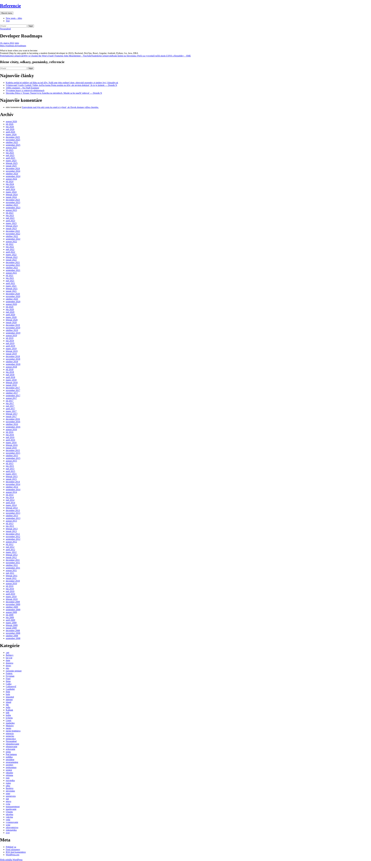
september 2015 (13, 458)
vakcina (9, 817)
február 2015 (12, 476)
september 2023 (13, 207)
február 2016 (12, 445)
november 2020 (13, 296)
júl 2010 (9, 586)
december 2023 (13, 200)
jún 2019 (10, 340)
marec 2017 (11, 411)
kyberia (9, 718)
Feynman (10, 676)
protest (9, 770)
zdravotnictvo (12, 827)
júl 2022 (9, 244)
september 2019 (13, 333)
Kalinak (9, 710)
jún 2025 (10, 153)
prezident (10, 759)
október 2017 (12, 393)
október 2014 (12, 487)
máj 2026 (10, 129)
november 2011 (13, 562)
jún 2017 (10, 403)
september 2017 (13, 395)
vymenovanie (12, 822)
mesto (8, 728)
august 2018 (11, 367)
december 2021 (13, 262)
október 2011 (12, 565)
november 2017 (13, 390)
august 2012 (11, 541)
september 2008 (13, 638)
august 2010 (11, 583)
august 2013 (11, 521)
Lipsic (8, 720)
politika (9, 757)
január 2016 (11, 448)
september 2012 (13, 539)
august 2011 (11, 570)
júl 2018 (9, 369)
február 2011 (11, 575)
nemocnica (11, 738)
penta (8, 751)
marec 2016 (11, 442)
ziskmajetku (11, 830)
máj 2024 (10, 186)
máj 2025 (10, 155)
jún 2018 (10, 372)
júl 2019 (9, 338)
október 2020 (12, 299)
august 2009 (11, 612)
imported (10, 697)
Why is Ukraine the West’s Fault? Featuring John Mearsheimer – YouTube (45, 56)
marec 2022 (11, 254)
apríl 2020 (10, 314)
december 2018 (13, 356)
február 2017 (12, 414)
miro (17, 43)
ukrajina (9, 814)
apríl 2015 (10, 471)
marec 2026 (11, 134)
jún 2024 (10, 184)
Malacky (10, 725)
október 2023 (12, 205)
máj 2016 (10, 437)
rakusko (9, 772)
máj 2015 (10, 468)
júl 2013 (9, 523)
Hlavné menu (6, 13)
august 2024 (11, 179)
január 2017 (11, 416)
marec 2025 (11, 160)
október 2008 (12, 635)
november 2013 (13, 513)
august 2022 (11, 241)
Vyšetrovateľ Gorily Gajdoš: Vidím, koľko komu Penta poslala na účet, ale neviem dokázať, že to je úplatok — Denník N (61, 85)
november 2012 (13, 536)
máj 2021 (10, 280)
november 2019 (13, 327)
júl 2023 (9, 213)
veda (8, 819)
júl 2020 (9, 307)
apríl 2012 (10, 549)
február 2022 (12, 257)
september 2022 (13, 239)
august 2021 (11, 273)
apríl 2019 (10, 346)
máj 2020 (10, 312)
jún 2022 (10, 247)
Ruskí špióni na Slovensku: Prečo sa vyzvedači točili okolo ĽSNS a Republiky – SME (141, 56)
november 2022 (13, 233)
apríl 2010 (10, 594)
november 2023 (13, 202)
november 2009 (13, 604)
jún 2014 (10, 497)
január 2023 (11, 228)
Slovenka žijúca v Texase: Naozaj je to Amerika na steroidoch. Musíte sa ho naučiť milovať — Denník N (54, 93)
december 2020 (13, 294)
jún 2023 (10, 215)
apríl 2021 (10, 283)
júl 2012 (9, 544)
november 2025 (13, 139)
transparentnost (13, 806)
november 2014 (13, 484)
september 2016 (13, 427)
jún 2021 (10, 278)
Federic (9, 673)
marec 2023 (11, 223)
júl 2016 (9, 432)
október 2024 (12, 173)
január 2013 (11, 531)
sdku (8, 785)
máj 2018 (10, 374)
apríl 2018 (10, 377)
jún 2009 (10, 617)
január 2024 (11, 197)
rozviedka (10, 780)
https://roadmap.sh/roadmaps (13, 45)
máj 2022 (10, 249)
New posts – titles (14, 18)
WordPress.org (12, 854)
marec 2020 (11, 317)
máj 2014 (10, 500)
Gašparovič (11, 686)
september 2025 (13, 145)
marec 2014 (11, 505)
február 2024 (12, 194)
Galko (8, 684)
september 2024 (13, 176)
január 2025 (11, 166)
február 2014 (12, 508)
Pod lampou (11, 754)
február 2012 (12, 555)
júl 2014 (9, 495)
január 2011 (11, 578)
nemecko (10, 736)
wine (8, 825)
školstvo (9, 788)
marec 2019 (11, 348)
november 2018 (13, 359)
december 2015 (13, 450)
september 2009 (13, 609)
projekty (9, 765)
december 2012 (13, 534)
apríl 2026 (10, 132)
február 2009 (12, 625)
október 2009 (12, 607)
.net (7, 652)
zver (8, 832)
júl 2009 (9, 615)
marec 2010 (11, 596)
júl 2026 (9, 124)
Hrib (8, 691)
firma (8, 681)
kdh (7, 712)
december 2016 (13, 419)
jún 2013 (10, 526)
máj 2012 (10, 547)
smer (8, 793)
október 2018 (12, 361)
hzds (8, 694)
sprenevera (11, 796)
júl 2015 (9, 463)
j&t (7, 705)
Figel (8, 678)
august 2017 (11, 398)
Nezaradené (5, 29)
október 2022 (12, 236)
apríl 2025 (10, 158)
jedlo (8, 707)
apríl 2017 (10, 408)
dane (8, 660)
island (8, 702)
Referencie (10, 5)
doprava (9, 663)
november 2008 (13, 633)
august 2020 (11, 304)
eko (7, 668)
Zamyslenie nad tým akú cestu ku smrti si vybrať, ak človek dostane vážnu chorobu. (60, 107)
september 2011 (13, 568)
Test (8, 21)
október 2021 (12, 267)
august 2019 (11, 335)
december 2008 (13, 630)
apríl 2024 (10, 189)
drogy (8, 665)
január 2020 (11, 322)
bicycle (9, 658)
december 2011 (13, 560)
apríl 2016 (10, 440)
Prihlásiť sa (11, 847)
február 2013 (12, 528)
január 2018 (11, 385)
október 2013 (12, 515)
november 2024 (13, 171)
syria (8, 804)
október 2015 (12, 455)
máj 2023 (10, 218)
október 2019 (12, 330)
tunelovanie (11, 809)
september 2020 (13, 301)
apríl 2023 (10, 220)
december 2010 (13, 581)
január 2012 (11, 557)
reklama (9, 775)
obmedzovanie (12, 744)
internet (9, 699)
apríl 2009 (10, 620)
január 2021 (11, 291)
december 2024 (13, 168)
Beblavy (9, 655)
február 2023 (12, 226)
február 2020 (12, 320)
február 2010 (12, 599)
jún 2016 (10, 434)
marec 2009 (11, 622)
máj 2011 (10, 573)
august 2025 (11, 147)
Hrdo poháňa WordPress (11, 859)
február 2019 (12, 351)
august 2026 (11, 121)
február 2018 (12, 382)
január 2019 (11, 354)
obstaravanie (11, 746)
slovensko (10, 791)
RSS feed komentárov (16, 852)
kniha (8, 715)
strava (8, 801)
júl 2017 (9, 401)
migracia (10, 733)
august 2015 (11, 461)
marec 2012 (11, 552)
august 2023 (11, 210)
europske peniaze (14, 671)
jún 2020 (10, 309)
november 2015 (13, 453)
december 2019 (13, 325)
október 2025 (12, 142)
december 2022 (13, 231)
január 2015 (11, 479)
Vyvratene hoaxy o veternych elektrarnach (25, 90)
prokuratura (11, 767)
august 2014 (11, 492)
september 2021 (13, 270)
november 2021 (13, 265)
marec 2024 (11, 192)
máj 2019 (10, 343)
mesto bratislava (13, 731)
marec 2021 (11, 286)
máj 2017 (10, 406)
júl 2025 (9, 150)
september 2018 (13, 364)
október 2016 (12, 424)
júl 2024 (9, 181)
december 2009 (13, 602)
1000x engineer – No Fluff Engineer (22, 88)
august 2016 (11, 429)
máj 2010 (10, 591)
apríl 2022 (10, 252)
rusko (8, 783)
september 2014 (13, 489)
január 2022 (11, 260)
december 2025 (13, 137)
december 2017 (13, 387)
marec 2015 (11, 474)
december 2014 (13, 481)
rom (7, 778)
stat (7, 798)
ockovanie (10, 749)
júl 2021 (9, 275)
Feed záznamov (13, 849)
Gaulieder (10, 689)
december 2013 (13, 510)
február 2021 (12, 288)
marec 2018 (11, 380)
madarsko (10, 723)
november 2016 (13, 421)
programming (12, 762)
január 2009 (11, 628)
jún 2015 (10, 466)
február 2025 (12, 163)
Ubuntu (9, 812)
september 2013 (13, 518)
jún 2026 (10, 126)
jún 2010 (10, 588)
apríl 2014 (10, 502)
